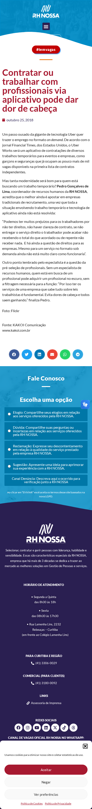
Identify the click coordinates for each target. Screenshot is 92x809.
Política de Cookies (32, 803)
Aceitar (46, 770)
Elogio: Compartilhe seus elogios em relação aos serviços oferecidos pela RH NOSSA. (46, 414)
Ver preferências (46, 794)
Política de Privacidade (58, 803)
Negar (46, 782)
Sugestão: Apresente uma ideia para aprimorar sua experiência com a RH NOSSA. (48, 466)
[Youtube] (37, 728)
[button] (85, 746)
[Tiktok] (64, 728)
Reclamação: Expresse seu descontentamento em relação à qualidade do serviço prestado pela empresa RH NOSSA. (48, 449)
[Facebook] (19, 728)
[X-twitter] (55, 728)
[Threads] (73, 728)
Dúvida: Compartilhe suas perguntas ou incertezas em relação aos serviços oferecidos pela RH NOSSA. (47, 431)
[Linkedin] (46, 728)
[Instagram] (28, 728)
